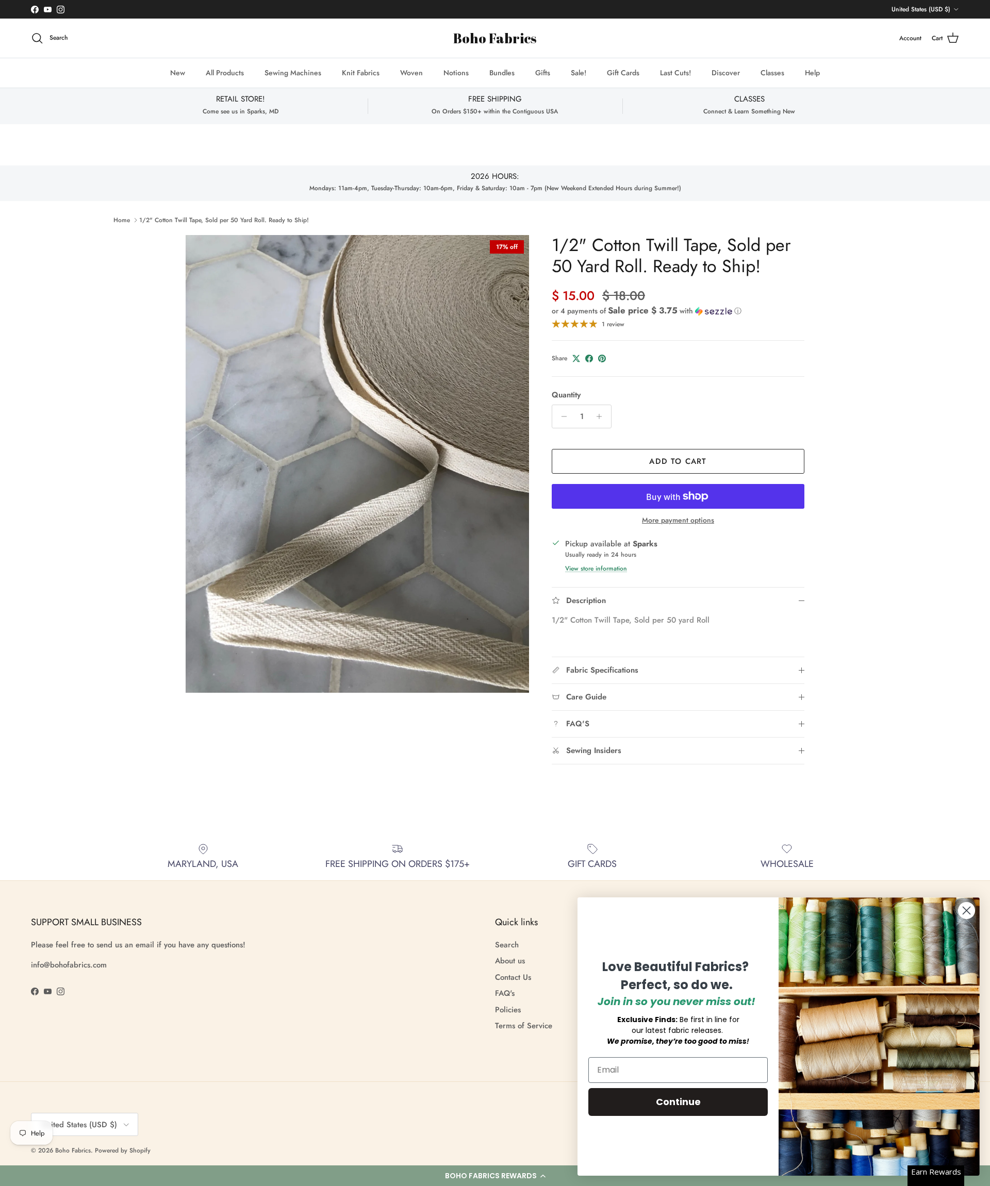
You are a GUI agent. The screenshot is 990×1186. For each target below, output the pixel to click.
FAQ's (505, 993)
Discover (726, 73)
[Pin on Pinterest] (602, 358)
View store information (596, 568)
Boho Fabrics (73, 1150)
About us (510, 960)
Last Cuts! (675, 73)
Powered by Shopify (123, 1150)
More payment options (678, 520)
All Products (225, 73)
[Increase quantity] (602, 416)
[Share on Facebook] (589, 358)
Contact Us (513, 977)
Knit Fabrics (361, 73)
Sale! (578, 73)
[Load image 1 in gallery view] (357, 464)
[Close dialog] (967, 910)
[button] (495, 1175)
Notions (456, 73)
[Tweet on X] (576, 358)
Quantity (566, 395)
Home (121, 220)
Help (812, 73)
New (177, 73)
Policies (508, 1009)
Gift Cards (623, 73)
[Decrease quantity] (561, 416)
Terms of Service (523, 1025)
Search (507, 944)
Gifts (542, 73)
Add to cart (677, 461)
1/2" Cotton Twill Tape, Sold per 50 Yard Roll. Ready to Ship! (224, 220)
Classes (772, 73)
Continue (678, 1101)
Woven (411, 73)
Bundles (502, 73)
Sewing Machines (293, 73)
